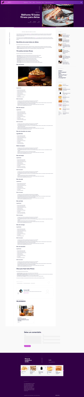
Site (43, 341)
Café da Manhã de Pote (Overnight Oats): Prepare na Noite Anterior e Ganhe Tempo (66, 46)
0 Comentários (34, 22)
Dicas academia (63, 72)
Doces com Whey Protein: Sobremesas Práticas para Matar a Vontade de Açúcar (66, 57)
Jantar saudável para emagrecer (66, 113)
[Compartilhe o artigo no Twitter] (9, 35)
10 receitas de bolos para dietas (26, 283)
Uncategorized (62, 77)
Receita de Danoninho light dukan (66, 105)
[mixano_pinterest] (58, 395)
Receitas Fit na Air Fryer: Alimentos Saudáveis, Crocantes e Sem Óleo (23, 319)
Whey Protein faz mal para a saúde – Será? (66, 94)
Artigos (34, 2)
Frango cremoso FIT (65, 85)
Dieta (60, 73)
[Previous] (20, 370)
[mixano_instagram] (59, 395)
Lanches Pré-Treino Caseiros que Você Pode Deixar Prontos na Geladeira (66, 52)
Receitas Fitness (26, 2)
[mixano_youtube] (57, 395)
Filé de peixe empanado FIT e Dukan (66, 109)
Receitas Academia (28, 383)
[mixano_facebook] (55, 395)
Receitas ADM (29, 22)
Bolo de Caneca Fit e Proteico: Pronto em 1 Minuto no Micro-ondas (66, 63)
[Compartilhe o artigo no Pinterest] (9, 34)
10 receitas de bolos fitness (19, 283)
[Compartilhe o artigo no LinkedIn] (9, 33)
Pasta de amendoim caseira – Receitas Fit (66, 101)
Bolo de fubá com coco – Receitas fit (66, 97)
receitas (36, 37)
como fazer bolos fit (33, 283)
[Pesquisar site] (81, 2)
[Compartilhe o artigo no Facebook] (9, 37)
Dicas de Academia (39, 2)
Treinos (43, 2)
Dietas (30, 2)
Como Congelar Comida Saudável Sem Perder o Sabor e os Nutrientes (66, 41)
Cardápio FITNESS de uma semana (50, 2)
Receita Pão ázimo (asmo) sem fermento (66, 90)
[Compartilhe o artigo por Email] (9, 32)
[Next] (63, 370)
